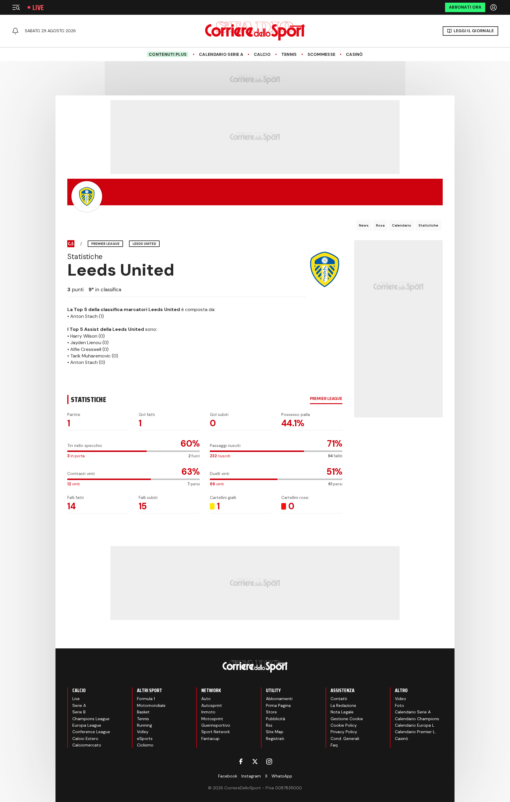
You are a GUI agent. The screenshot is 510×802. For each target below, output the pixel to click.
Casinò (354, 54)
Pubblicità (275, 718)
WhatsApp (282, 776)
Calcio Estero (85, 738)
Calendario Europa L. (415, 725)
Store (271, 712)
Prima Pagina (278, 705)
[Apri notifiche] (15, 31)
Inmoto (208, 712)
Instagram (251, 776)
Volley (142, 731)
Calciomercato (86, 745)
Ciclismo (145, 745)
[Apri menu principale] (16, 7)
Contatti (339, 698)
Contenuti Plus (168, 54)
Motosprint (212, 718)
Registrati (275, 738)
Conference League (91, 731)
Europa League (86, 725)
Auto (206, 698)
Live (38, 7)
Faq (334, 745)
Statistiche (428, 225)
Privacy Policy (344, 731)
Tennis (289, 54)
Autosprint (211, 705)
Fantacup (210, 738)
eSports (145, 738)
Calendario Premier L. (415, 731)
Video (400, 698)
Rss (269, 725)
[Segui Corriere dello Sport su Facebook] (240, 761)
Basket (143, 712)
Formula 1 (146, 698)
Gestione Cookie (347, 718)
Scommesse (322, 54)
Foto (399, 705)
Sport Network (215, 731)
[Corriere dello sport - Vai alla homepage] (255, 31)
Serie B (79, 712)
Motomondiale (151, 705)
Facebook (227, 776)
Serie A (79, 705)
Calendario (401, 225)
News (364, 225)
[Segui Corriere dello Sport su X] (255, 761)
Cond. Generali (345, 738)
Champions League (90, 718)
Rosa (380, 225)
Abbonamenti (279, 698)
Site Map (274, 731)
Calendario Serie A (221, 54)
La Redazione (343, 705)
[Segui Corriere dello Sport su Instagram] (269, 761)
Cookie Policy (344, 725)
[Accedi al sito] (494, 7)
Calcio (262, 54)
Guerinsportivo (215, 725)
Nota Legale (342, 712)
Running (144, 725)
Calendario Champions (417, 718)
